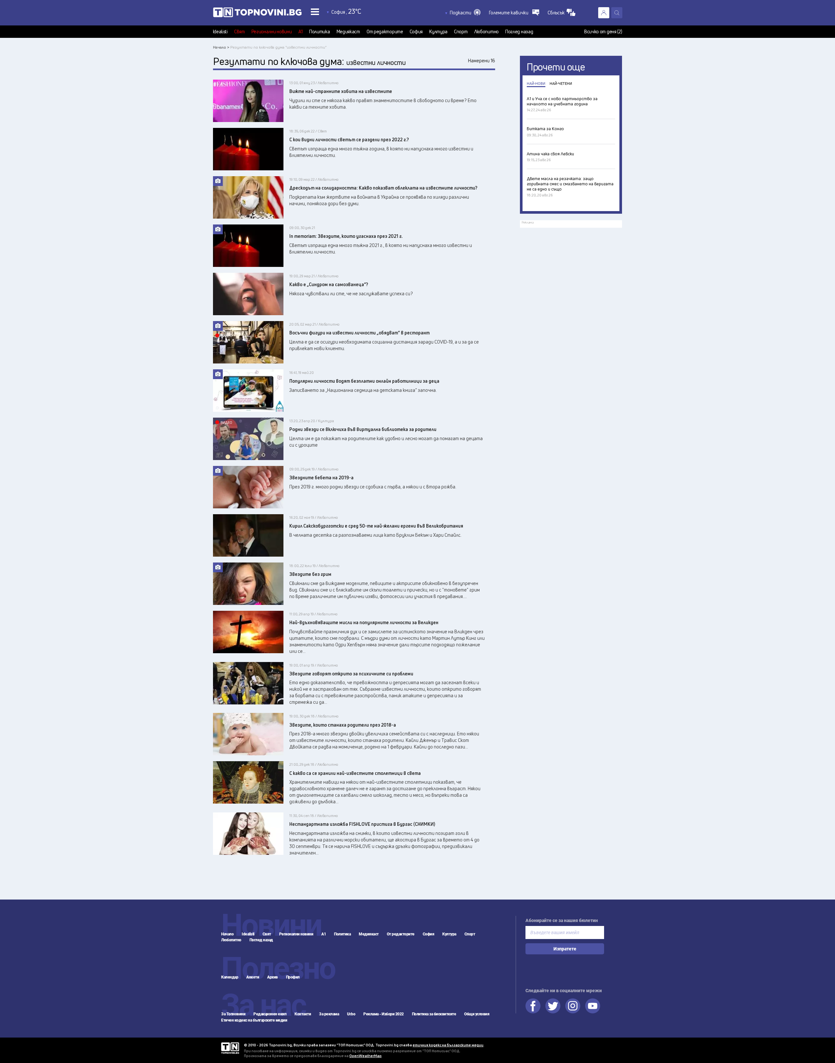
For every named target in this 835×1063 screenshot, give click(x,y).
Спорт (461, 31)
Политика (319, 31)
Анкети (252, 977)
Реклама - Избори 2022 (383, 1014)
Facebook (532, 1005)
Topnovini (230, 1048)
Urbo (351, 1014)
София (416, 31)
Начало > (221, 47)
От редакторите (385, 31)
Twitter (552, 1005)
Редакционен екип (269, 1014)
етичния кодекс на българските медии (448, 1044)
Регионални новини (271, 31)
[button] (465, 12)
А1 (300, 31)
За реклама (329, 1014)
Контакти (303, 1014)
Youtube (592, 1005)
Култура (438, 31)
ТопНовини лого (257, 13)
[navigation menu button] (315, 12)
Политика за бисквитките (434, 1014)
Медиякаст (348, 31)
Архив (272, 977)
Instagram (572, 1005)
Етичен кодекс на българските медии (254, 1020)
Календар (229, 977)
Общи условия (476, 1014)
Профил (293, 977)
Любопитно (486, 31)
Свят (239, 31)
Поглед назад (519, 31)
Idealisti (220, 31)
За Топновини (233, 1014)
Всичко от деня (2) (603, 31)
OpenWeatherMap (365, 1055)
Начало (227, 934)
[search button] (616, 12)
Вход (603, 12)
